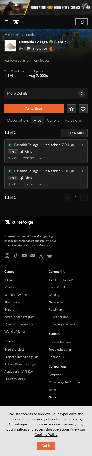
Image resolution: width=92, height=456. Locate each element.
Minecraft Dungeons (18, 324)
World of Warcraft (17, 295)
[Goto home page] (16, 21)
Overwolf (55, 375)
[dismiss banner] (85, 5)
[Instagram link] (7, 255)
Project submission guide (21, 357)
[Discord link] (32, 255)
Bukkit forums (58, 317)
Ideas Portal (57, 287)
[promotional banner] (46, 7)
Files (37, 120)
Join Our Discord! (61, 280)
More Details (17, 93)
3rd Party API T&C (17, 379)
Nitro (52, 397)
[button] (46, 151)
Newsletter (56, 302)
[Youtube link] (24, 255)
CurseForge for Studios (64, 382)
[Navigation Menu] (6, 22)
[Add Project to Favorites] (71, 108)
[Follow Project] (83, 108)
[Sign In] (81, 21)
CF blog (54, 295)
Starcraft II (11, 309)
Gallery (53, 120)
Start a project (14, 349)
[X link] (41, 255)
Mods (30, 35)
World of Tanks (14, 331)
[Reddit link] (49, 255)
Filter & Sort (74, 133)
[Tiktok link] (15, 255)
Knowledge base (60, 342)
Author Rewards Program (21, 364)
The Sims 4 (12, 302)
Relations (73, 120)
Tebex (52, 389)
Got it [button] (45, 446)
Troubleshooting (60, 349)
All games (10, 280)
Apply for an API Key (18, 371)
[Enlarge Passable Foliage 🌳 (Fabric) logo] (10, 46)
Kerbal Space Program (19, 317)
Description (17, 120)
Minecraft (12, 35)
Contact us (56, 357)
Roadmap (55, 309)
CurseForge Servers (62, 324)
